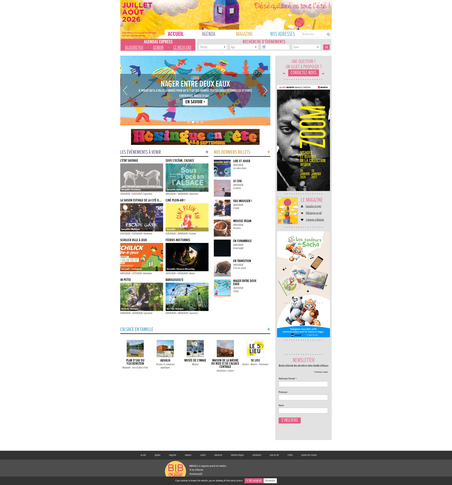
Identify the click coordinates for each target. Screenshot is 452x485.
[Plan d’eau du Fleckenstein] (135, 349)
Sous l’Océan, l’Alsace (180, 160)
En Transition (242, 261)
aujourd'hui (134, 48)
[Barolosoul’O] (187, 297)
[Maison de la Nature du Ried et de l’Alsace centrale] (225, 349)
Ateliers (245, 364)
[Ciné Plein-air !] (187, 217)
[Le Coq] (222, 188)
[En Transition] (222, 268)
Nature (192, 273)
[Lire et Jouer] (222, 168)
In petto (125, 280)
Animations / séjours (225, 371)
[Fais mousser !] (222, 208)
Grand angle (238, 248)
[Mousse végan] (222, 228)
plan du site (274, 455)
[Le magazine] (287, 210)
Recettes (237, 228)
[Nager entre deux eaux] (222, 288)
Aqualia (165, 360)
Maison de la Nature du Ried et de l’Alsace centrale (225, 363)
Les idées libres (239, 168)
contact (203, 455)
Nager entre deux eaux (244, 283)
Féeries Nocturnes (178, 240)
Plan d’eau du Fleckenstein (135, 362)
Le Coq (237, 181)
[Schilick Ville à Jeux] (141, 257)
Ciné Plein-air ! (175, 200)
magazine (172, 455)
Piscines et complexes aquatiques (165, 366)
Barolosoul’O (174, 280)
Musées (195, 364)
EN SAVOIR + (195, 102)
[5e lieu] (255, 349)
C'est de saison (239, 268)
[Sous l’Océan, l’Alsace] (187, 177)
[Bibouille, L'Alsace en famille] (226, 19)
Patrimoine (263, 364)
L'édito (195, 78)
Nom (281, 405)
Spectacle (148, 313)
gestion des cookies (309, 455)
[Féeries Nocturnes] (187, 257)
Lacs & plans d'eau (140, 367)
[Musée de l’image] (195, 349)
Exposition (147, 194)
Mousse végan (242, 221)
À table (236, 208)
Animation (148, 234)
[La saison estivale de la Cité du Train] (141, 217)
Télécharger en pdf (314, 213)
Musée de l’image (195, 360)
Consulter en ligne (313, 206)
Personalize (270, 481)
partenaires (256, 455)
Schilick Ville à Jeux (133, 240)
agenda (157, 455)
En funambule (242, 241)
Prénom (283, 392)
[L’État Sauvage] (141, 177)
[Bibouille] (195, 136)
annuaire (188, 455)
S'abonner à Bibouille (315, 220)
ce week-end (182, 48)
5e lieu (255, 360)
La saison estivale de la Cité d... (141, 200)
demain (158, 48)
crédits (290, 455)
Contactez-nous (303, 72)
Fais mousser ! (242, 201)
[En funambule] (222, 248)
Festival (192, 234)
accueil (143, 455)
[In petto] (141, 297)
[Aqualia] (165, 349)
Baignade (126, 367)
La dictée (237, 188)
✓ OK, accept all (253, 481)
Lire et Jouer (241, 161)
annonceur (218, 455)
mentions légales (237, 455)
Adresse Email (288, 379)
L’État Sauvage (129, 160)
